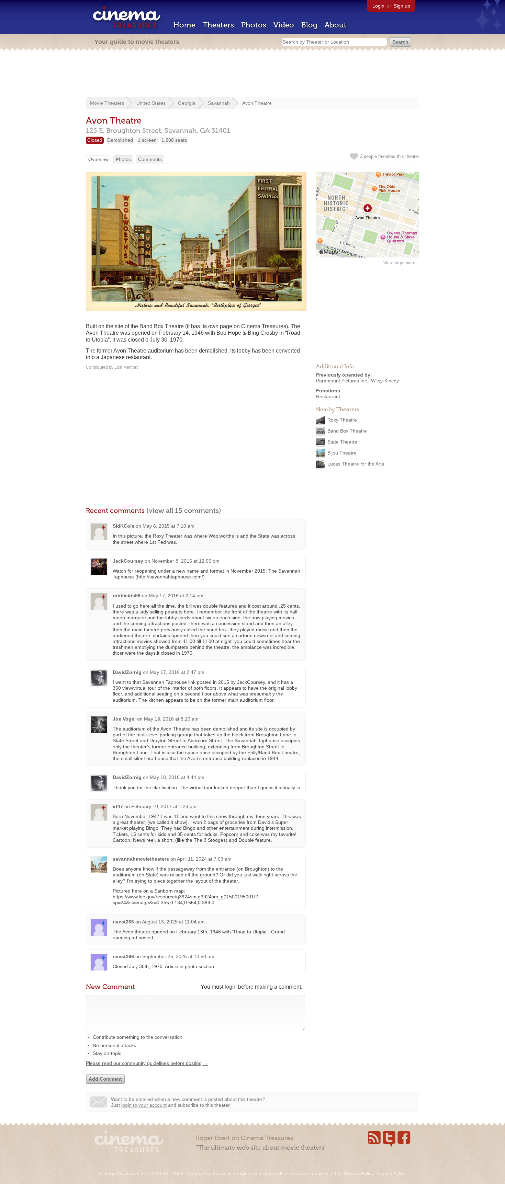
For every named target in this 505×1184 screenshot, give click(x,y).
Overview (98, 159)
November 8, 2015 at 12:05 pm (186, 561)
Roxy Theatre (342, 420)
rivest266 (123, 921)
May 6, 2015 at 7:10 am (168, 526)
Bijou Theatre (342, 453)
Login (378, 6)
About (336, 25)
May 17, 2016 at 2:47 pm (177, 672)
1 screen (147, 140)
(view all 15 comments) (183, 510)
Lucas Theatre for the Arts (355, 464)
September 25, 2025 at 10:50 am (178, 956)
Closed (94, 140)
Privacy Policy (358, 1173)
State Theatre (342, 442)
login (231, 987)
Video (283, 25)
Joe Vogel (124, 719)
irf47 (118, 806)
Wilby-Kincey (385, 380)
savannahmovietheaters (141, 859)
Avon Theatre (257, 103)
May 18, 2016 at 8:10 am (171, 719)
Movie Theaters (107, 103)
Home (184, 25)
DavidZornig (127, 672)
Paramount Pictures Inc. (342, 380)
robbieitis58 (127, 595)
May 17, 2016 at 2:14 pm (176, 595)
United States (151, 103)
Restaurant (328, 396)
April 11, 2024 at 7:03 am (204, 859)
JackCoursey (128, 561)
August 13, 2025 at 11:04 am (173, 921)
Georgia (186, 103)
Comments (150, 159)
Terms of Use (390, 1173)
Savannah (219, 103)
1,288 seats (174, 140)
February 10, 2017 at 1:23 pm (164, 806)
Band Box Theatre (347, 431)
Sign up (402, 6)
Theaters (218, 25)
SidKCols (123, 526)
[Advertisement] (252, 74)
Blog (309, 25)
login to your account (144, 1105)
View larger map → (401, 263)
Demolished (120, 140)
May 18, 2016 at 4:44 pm (177, 777)
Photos (253, 25)
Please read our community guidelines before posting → (147, 1063)
